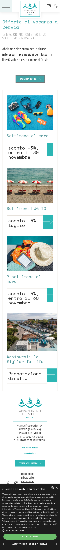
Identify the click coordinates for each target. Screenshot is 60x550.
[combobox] (52, 487)
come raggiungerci (28, 463)
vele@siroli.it (30, 453)
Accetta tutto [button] (30, 536)
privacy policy (27, 477)
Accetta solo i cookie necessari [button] (30, 544)
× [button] (56, 488)
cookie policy (27, 473)
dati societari (27, 481)
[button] (30, 530)
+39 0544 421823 (30, 447)
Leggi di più (30, 527)
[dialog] (30, 517)
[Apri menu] (6, 6)
